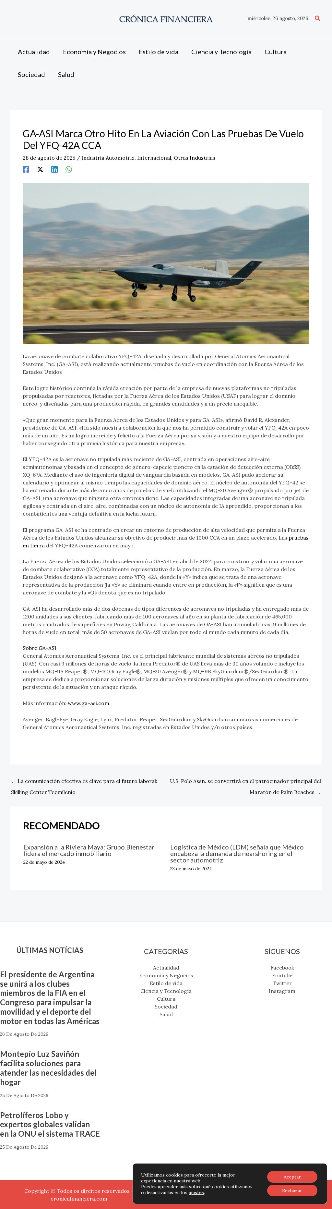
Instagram (282, 991)
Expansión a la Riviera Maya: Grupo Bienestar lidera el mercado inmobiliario (88, 850)
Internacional (154, 157)
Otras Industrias (194, 157)
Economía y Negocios (166, 975)
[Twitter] (40, 169)
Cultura (166, 998)
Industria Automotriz (108, 157)
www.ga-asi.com (88, 703)
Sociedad (166, 1006)
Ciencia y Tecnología (166, 991)
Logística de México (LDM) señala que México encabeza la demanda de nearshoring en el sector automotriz (237, 853)
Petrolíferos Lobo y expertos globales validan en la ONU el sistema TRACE (50, 1124)
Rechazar (292, 1190)
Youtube (282, 975)
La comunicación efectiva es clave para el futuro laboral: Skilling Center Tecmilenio (84, 783)
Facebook (282, 967)
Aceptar (292, 1177)
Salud (166, 1014)
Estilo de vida (166, 983)
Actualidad (166, 967)
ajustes (196, 1192)
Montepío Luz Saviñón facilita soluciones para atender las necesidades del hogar (48, 1067)
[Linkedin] (54, 169)
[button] (318, 18)
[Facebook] (26, 169)
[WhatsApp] (68, 169)
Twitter (282, 983)
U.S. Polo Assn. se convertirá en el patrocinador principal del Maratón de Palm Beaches (245, 783)
